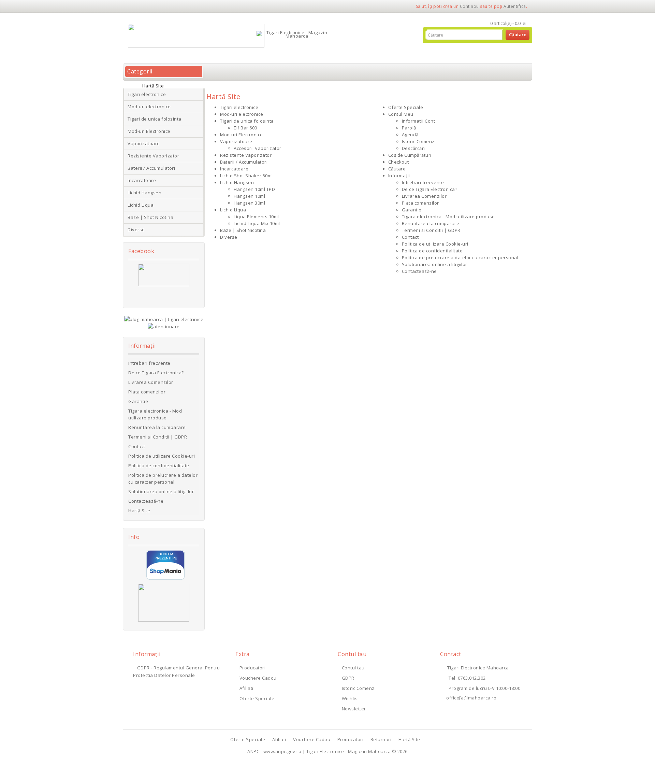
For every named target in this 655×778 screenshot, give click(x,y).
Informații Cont (418, 121)
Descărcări (413, 148)
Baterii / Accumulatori (151, 168)
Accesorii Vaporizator (257, 148)
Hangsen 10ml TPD (254, 189)
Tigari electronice (147, 94)
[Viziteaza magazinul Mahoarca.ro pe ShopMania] (165, 564)
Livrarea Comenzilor (150, 382)
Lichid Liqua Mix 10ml (257, 223)
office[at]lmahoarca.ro (471, 698)
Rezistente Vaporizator (153, 156)
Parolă (409, 128)
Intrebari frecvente (149, 363)
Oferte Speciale (405, 107)
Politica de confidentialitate (158, 465)
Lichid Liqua (141, 205)
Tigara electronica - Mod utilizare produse (155, 414)
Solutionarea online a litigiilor (161, 491)
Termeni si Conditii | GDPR (157, 437)
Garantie (138, 401)
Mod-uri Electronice (149, 131)
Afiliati (246, 688)
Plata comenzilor (146, 392)
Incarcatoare (142, 180)
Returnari (381, 739)
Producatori (252, 668)
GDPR (348, 678)
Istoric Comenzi (419, 141)
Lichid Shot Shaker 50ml (246, 175)
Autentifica (515, 6)
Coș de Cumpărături (410, 155)
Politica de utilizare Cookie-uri (161, 456)
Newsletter (354, 709)
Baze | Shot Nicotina (150, 217)
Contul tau (353, 668)
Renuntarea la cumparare (157, 427)
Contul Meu (400, 114)
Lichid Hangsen (144, 193)
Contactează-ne (145, 501)
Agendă (410, 134)
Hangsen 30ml (249, 203)
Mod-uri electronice (149, 106)
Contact (136, 446)
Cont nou (469, 6)
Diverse (136, 229)
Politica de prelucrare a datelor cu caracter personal (163, 478)
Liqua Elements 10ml (256, 216)
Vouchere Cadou (258, 678)
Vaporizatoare (144, 143)
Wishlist (350, 698)
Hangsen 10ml (249, 196)
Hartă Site (153, 86)
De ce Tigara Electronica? (156, 373)
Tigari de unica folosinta (154, 119)
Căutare (397, 169)
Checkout (398, 162)
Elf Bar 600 (245, 128)
